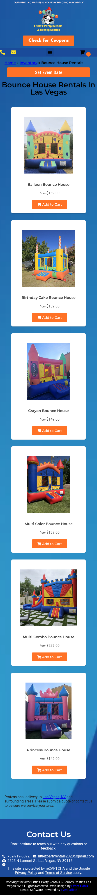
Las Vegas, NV (54, 797)
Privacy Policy (26, 873)
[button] (50, 52)
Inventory (28, 63)
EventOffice (69, 890)
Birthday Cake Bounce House (48, 297)
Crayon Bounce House (48, 411)
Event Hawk (79, 886)
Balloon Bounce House (48, 184)
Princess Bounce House (48, 750)
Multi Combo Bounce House (48, 637)
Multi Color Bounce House (49, 524)
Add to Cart (51, 204)
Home (10, 63)
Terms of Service (58, 873)
